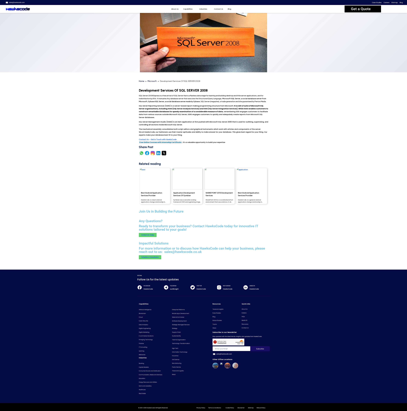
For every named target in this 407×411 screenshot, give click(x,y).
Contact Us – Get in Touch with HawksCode (157, 139)
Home (141, 81)
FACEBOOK (147, 286)
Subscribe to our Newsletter (225, 332)
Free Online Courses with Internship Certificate (160, 142)
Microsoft (152, 81)
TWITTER (199, 286)
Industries (203, 9)
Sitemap (394, 2)
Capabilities (188, 9)
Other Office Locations (222, 359)
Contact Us (218, 9)
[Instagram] (219, 287)
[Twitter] (192, 287)
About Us (174, 9)
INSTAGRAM (226, 286)
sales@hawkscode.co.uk (183, 252)
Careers (386, 2)
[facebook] (139, 287)
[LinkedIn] (245, 287)
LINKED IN (252, 286)
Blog (401, 2)
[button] (363, 9)
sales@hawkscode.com (17, 2)
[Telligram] (166, 287)
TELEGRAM (173, 286)
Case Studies (377, 2)
